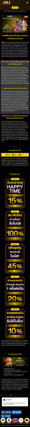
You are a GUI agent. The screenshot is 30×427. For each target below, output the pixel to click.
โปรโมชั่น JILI (24, 342)
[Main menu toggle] (27, 2)
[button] (15, 7)
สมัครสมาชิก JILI (8, 165)
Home (5, 11)
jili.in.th (12, 368)
